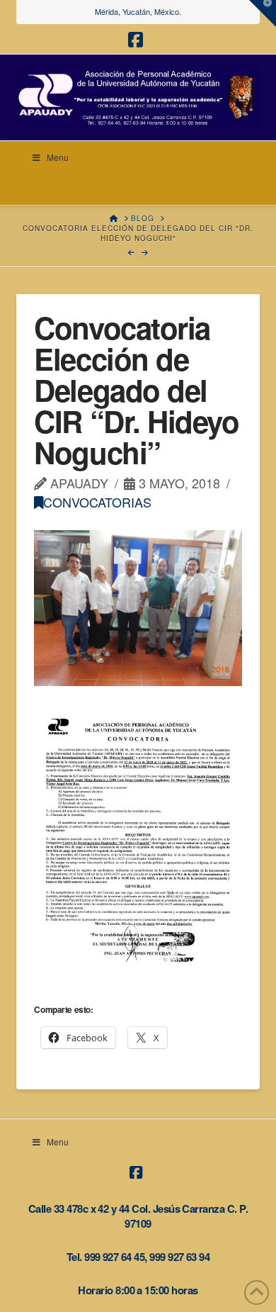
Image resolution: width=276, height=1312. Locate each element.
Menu (58, 157)
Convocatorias (97, 502)
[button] (262, 13)
